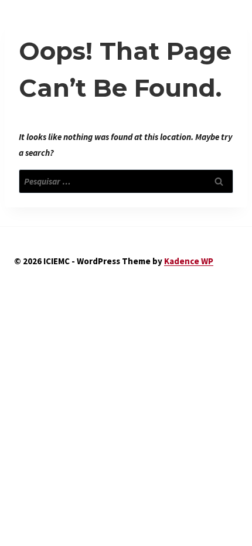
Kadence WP (188, 261)
